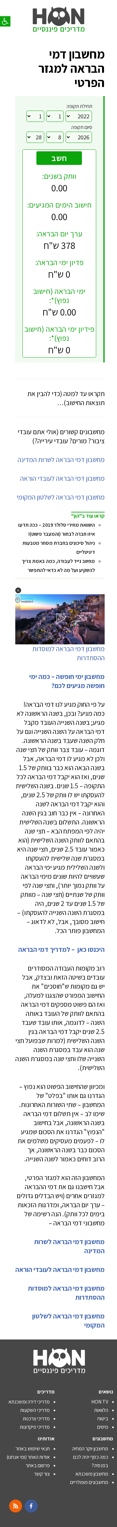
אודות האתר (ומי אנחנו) (28, 1457)
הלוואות (101, 1410)
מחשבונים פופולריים (89, 1482)
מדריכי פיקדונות (35, 1427)
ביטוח (103, 1418)
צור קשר (42, 1473)
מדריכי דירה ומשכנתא (29, 1401)
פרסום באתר (38, 1465)
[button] (5, 21)
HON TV (99, 1401)
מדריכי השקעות (35, 1410)
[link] (58, 13)
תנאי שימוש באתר (33, 1448)
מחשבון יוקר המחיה (90, 1448)
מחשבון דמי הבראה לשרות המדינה (61, 459)
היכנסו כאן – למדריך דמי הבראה (61, 949)
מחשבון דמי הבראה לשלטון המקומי (61, 497)
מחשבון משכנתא (91, 1473)
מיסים (102, 1427)
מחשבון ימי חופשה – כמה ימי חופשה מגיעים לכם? (67, 681)
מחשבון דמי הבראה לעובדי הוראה (62, 478)
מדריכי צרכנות (36, 1418)
